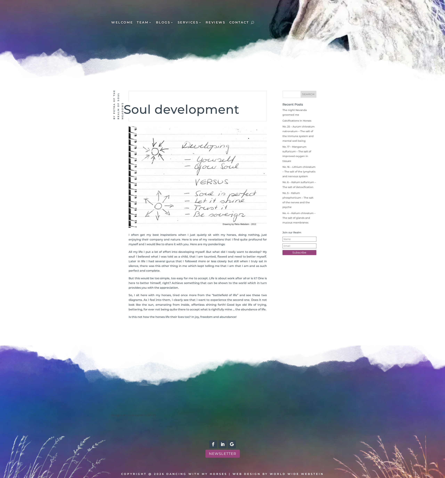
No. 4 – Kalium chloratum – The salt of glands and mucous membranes (298, 218)
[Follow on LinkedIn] (222, 444)
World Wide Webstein (297, 474)
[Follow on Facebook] (213, 444)
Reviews (215, 22)
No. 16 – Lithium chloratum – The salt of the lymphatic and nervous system (299, 171)
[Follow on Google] (232, 444)
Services (188, 22)
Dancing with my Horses (196, 474)
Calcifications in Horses (296, 120)
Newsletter (222, 454)
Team (142, 22)
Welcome (122, 22)
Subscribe (299, 252)
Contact (239, 22)
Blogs (163, 22)
